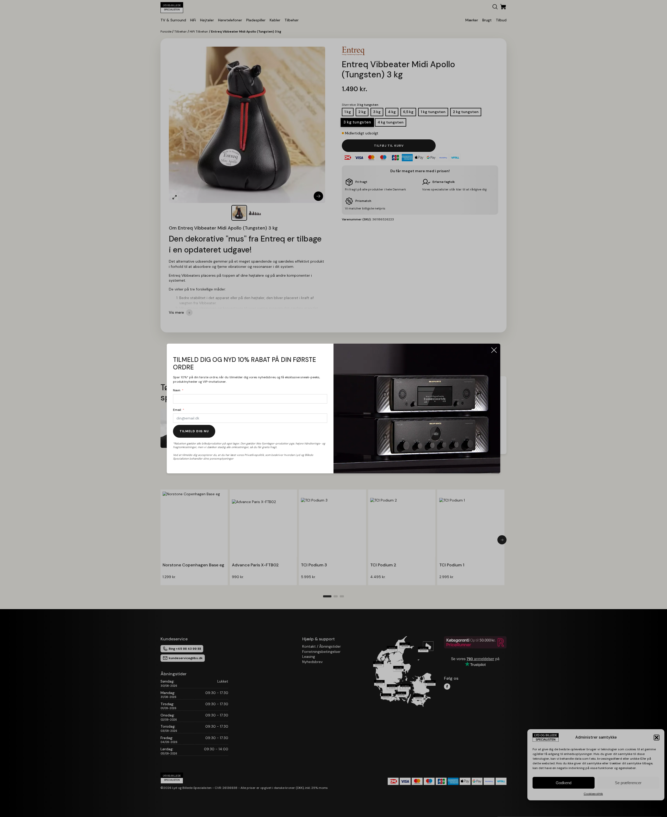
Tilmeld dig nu (194, 431)
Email (177, 410)
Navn (176, 390)
